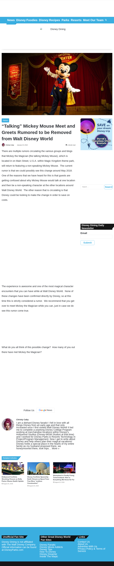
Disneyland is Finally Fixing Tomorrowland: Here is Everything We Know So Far (63, 478)
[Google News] (46, 410)
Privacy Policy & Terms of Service (91, 549)
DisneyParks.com (13, 549)
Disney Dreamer (48, 554)
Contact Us (84, 541)
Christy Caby (10, 145)
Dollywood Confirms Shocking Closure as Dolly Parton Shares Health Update (13, 479)
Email (83, 233)
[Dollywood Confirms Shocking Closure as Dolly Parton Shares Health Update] (13, 468)
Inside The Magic (49, 556)
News (11, 20)
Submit (87, 242)
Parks (65, 20)
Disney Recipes (49, 20)
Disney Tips (46, 549)
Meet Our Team (93, 20)
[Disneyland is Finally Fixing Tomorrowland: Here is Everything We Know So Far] (64, 467)
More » (55, 448)
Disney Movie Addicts (51, 547)
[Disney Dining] (57, 36)
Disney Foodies (26, 20)
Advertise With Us (87, 546)
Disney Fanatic (48, 544)
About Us (83, 544)
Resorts (76, 20)
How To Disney (48, 551)
